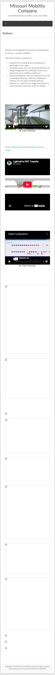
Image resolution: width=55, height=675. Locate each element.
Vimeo (8, 150)
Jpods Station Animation (16, 147)
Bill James (36, 147)
